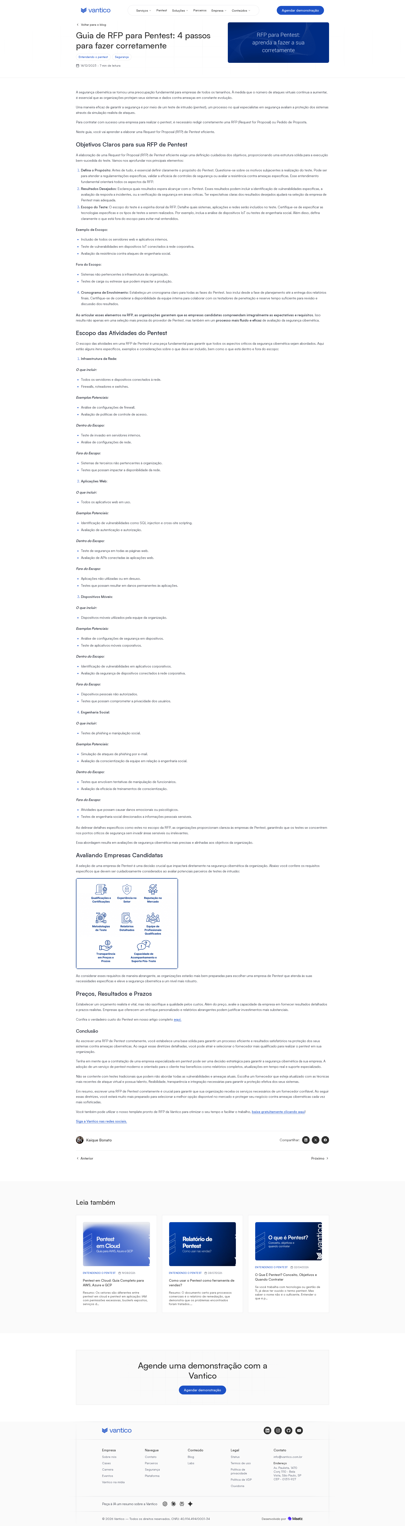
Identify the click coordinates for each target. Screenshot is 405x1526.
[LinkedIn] (306, 1140)
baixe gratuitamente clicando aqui (278, 1112)
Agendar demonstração (300, 10)
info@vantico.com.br (288, 1457)
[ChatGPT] (164, 1503)
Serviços (142, 10)
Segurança (122, 57)
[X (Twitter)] (315, 1140)
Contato (151, 1457)
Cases (106, 1463)
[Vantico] (95, 10)
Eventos (107, 1476)
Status (235, 1457)
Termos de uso (241, 1463)
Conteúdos (239, 10)
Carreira (107, 1469)
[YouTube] (299, 1430)
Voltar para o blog (93, 24)
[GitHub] (288, 1430)
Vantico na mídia (113, 1482)
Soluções (178, 10)
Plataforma (152, 1476)
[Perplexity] (181, 1503)
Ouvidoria (237, 1486)
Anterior (87, 1158)
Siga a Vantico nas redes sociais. (101, 1121)
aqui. (177, 1019)
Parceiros (200, 10)
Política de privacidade (239, 1471)
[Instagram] (278, 1430)
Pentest (162, 10)
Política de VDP (241, 1479)
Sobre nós (109, 1457)
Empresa (217, 10)
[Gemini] (190, 1503)
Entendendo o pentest (93, 57)
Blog (191, 1457)
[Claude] (173, 1503)
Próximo (317, 1158)
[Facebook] (325, 1140)
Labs (191, 1463)
